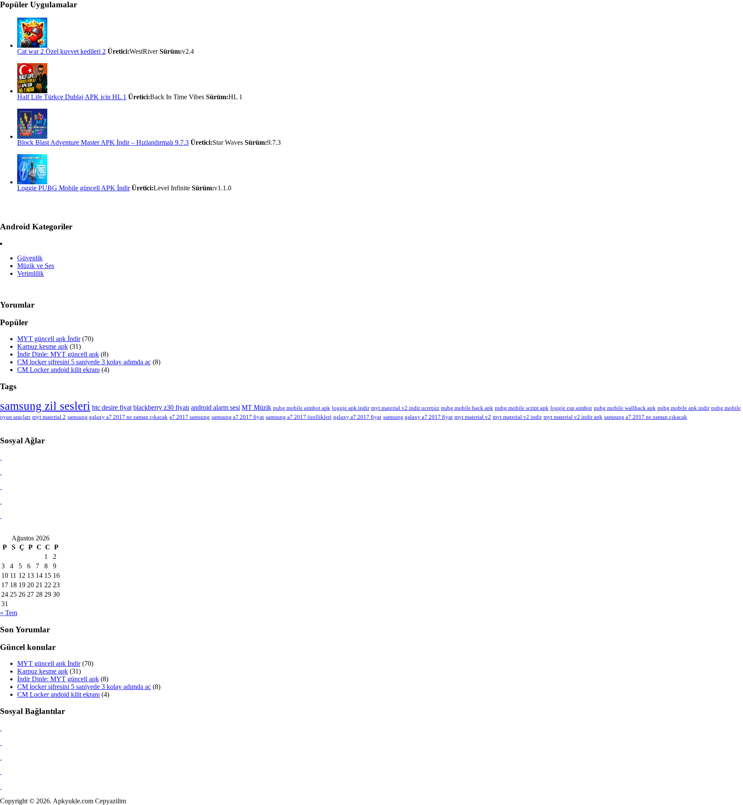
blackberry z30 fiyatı (161, 407)
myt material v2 (472, 417)
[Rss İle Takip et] (1, 457)
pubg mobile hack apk (467, 408)
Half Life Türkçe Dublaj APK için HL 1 (71, 97)
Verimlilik (30, 273)
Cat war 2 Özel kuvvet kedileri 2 (61, 51)
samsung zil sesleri (45, 405)
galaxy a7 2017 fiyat (357, 417)
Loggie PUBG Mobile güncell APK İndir (73, 188)
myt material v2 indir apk (572, 417)
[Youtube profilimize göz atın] (1, 501)
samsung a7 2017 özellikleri (299, 417)
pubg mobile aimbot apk (301, 408)
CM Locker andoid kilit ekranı (58, 369)
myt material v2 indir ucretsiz (405, 408)
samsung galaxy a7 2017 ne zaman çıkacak (118, 417)
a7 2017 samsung (189, 417)
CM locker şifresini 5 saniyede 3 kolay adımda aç (84, 362)
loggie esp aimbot (571, 408)
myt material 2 (49, 417)
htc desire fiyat (112, 407)
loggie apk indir (350, 408)
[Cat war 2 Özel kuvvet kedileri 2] (32, 45)
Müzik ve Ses (35, 265)
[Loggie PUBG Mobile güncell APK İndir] (32, 182)
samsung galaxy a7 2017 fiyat (418, 417)
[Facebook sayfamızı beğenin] (1, 472)
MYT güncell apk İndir (48, 338)
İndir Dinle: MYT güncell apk (58, 354)
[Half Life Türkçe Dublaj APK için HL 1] (32, 91)
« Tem (8, 612)
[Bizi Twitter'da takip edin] (1, 486)
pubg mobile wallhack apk (625, 408)
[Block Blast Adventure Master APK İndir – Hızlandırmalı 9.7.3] (32, 136)
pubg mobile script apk (522, 408)
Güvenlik (30, 258)
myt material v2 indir (517, 417)
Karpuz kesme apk (42, 346)
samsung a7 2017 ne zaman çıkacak (645, 417)
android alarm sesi (215, 407)
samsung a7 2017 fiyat (238, 417)
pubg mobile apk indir (683, 408)
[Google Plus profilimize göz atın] (1, 515)
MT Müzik (256, 407)
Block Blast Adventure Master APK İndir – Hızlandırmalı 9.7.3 (103, 142)
